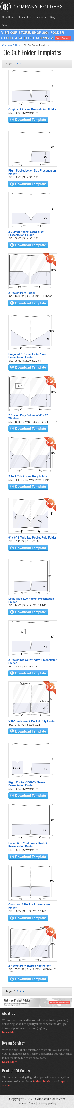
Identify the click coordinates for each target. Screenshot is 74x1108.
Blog (52, 17)
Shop (4, 25)
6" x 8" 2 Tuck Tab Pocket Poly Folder (32, 537)
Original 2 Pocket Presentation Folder (32, 109)
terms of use (26, 1103)
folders (37, 1081)
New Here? (8, 17)
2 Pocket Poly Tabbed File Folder (29, 965)
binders (48, 1081)
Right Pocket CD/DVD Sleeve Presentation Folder (26, 784)
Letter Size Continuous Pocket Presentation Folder (27, 845)
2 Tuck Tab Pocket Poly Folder (27, 476)
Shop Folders (62, 38)
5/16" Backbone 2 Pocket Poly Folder (32, 721)
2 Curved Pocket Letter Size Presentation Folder (26, 233)
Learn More (9, 1032)
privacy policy (46, 1103)
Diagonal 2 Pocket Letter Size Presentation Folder (27, 356)
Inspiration (25, 17)
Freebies (40, 17)
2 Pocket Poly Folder (21, 292)
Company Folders (11, 45)
